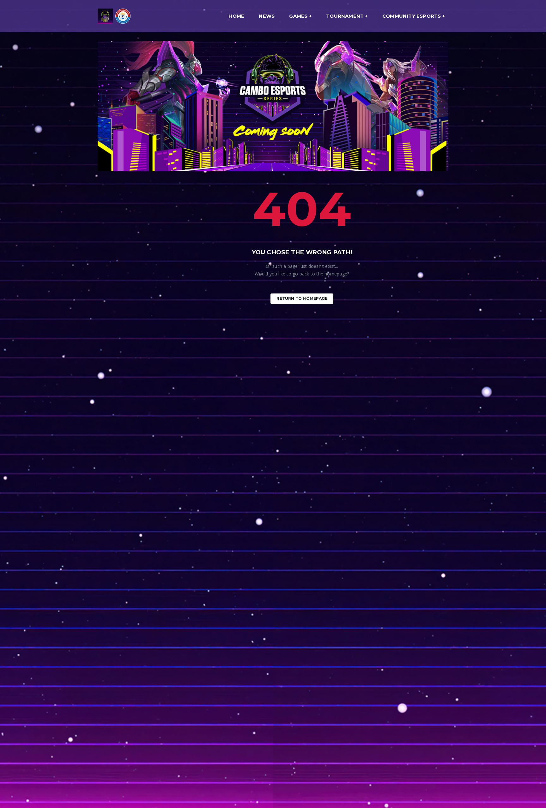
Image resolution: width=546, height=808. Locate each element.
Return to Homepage (301, 298)
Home (236, 16)
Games (298, 16)
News (267, 16)
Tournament (345, 16)
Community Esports (411, 16)
